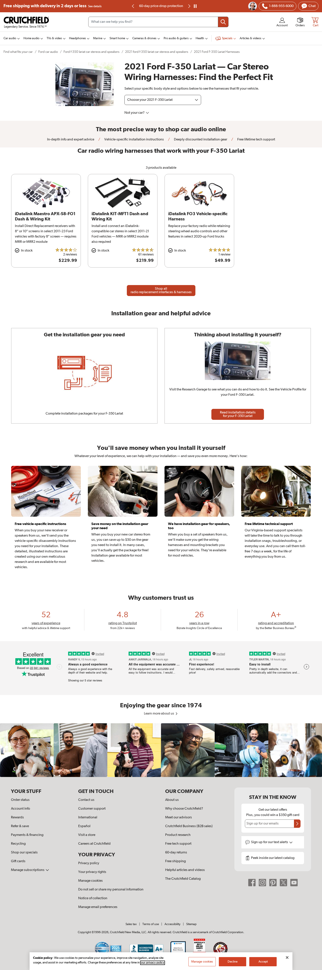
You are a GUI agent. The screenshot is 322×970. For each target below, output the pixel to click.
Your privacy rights (92, 872)
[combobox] (158, 22)
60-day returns (161, 6)
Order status (20, 800)
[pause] (195, 6)
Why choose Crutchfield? (184, 808)
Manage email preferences (97, 907)
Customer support (92, 808)
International (87, 817)
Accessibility (172, 924)
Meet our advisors (178, 817)
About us (172, 800)
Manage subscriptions (28, 870)
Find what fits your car (18, 51)
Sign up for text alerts (270, 842)
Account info (20, 808)
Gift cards (18, 861)
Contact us (86, 800)
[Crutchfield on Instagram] (262, 882)
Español (84, 826)
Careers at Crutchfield (94, 844)
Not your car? (134, 113)
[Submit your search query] (223, 22)
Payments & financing (27, 835)
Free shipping (53, 6)
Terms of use (150, 924)
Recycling (18, 844)
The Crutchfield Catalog (183, 879)
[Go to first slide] (189, 6)
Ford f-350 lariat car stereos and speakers (91, 51)
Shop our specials (24, 852)
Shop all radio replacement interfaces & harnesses (161, 290)
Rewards (17, 817)
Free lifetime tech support (256, 139)
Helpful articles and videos (185, 870)
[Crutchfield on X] (283, 882)
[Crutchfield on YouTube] (294, 882)
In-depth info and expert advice (70, 139)
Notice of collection (92, 898)
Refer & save (20, 826)
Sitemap (191, 924)
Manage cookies (90, 881)
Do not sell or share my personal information (110, 889)
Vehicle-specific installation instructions (134, 139)
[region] (161, 750)
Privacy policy (88, 863)
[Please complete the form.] (297, 823)
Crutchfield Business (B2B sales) (189, 826)
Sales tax (131, 924)
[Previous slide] (133, 6)
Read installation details (238, 414)
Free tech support (178, 844)
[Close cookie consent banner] (287, 957)
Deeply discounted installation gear (200, 139)
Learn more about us (159, 713)
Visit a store (86, 835)
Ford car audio (48, 51)
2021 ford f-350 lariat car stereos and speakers (156, 51)
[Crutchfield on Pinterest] (273, 882)
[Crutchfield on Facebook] (252, 882)
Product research (178, 835)
